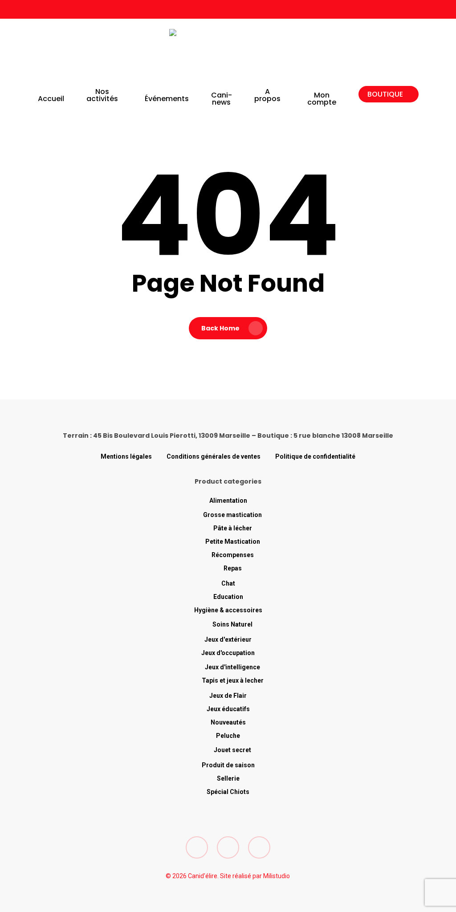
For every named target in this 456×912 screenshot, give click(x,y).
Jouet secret (232, 749)
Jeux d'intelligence (232, 667)
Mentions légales (126, 456)
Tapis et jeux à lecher (233, 680)
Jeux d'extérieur (228, 639)
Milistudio (276, 875)
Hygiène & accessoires (228, 610)
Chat (228, 583)
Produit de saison (228, 765)
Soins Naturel (232, 624)
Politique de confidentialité (315, 456)
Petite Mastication (232, 541)
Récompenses (233, 554)
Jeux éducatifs (228, 708)
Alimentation (228, 500)
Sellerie (228, 778)
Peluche (228, 735)
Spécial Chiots (228, 791)
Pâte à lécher (232, 528)
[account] (388, 53)
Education (228, 596)
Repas (233, 568)
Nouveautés (228, 722)
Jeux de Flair (228, 695)
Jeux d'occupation (228, 652)
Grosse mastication (232, 514)
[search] (365, 53)
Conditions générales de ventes (214, 456)
